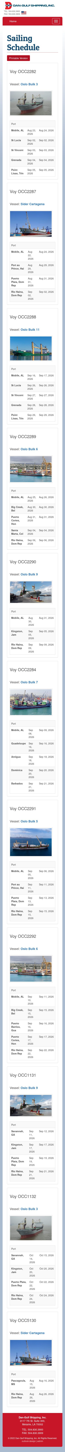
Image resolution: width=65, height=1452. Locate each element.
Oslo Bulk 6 (29, 449)
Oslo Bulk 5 (29, 821)
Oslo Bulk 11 (30, 329)
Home (13, 21)
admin (40, 1441)
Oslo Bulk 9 (29, 574)
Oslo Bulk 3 (29, 84)
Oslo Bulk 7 (29, 682)
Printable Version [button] (18, 58)
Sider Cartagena (33, 204)
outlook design (29, 1441)
